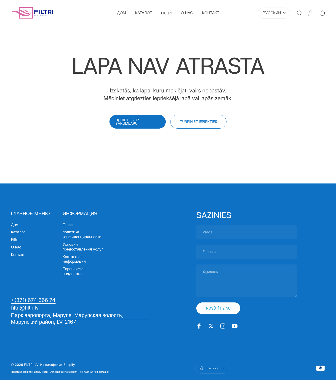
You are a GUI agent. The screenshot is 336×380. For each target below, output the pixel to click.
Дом (15, 224)
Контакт (18, 254)
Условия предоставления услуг (83, 246)
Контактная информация (74, 259)
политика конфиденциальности (82, 234)
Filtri (15, 239)
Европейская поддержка (74, 271)
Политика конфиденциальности (29, 371)
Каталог (18, 232)
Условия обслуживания (63, 371)
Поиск (68, 224)
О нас (16, 247)
